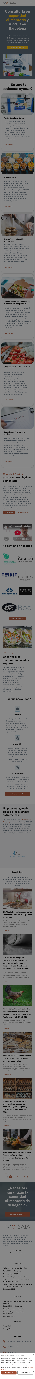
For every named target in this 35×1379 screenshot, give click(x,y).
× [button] (33, 1355)
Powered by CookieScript (17, 1377)
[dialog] (17, 1366)
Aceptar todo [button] (9, 1372)
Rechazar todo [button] (25, 1372)
